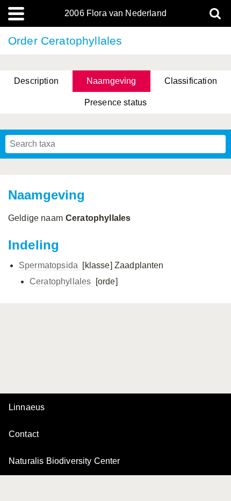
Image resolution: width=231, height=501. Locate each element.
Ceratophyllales (61, 281)
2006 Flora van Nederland (115, 13)
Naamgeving (111, 80)
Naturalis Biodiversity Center (64, 461)
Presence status (115, 102)
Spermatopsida (49, 265)
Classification (190, 80)
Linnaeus (27, 407)
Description (36, 80)
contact (24, 434)
